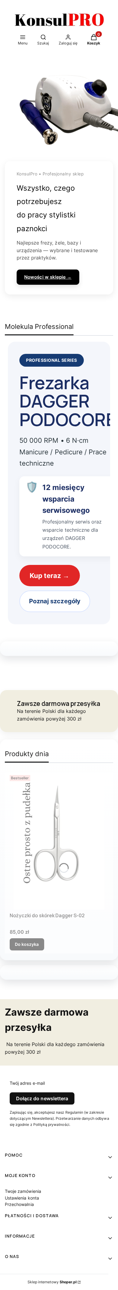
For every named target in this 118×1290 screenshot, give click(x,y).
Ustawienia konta (22, 1197)
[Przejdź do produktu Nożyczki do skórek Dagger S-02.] (59, 841)
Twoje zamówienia (23, 1191)
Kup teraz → (50, 576)
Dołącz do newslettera (42, 1098)
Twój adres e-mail (27, 1083)
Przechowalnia (19, 1204)
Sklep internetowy (52, 1282)
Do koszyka (27, 944)
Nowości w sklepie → (47, 277)
